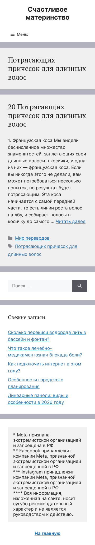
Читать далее (71, 221)
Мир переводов (32, 238)
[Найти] (79, 286)
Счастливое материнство (47, 13)
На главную (47, 533)
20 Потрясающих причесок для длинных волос (47, 115)
